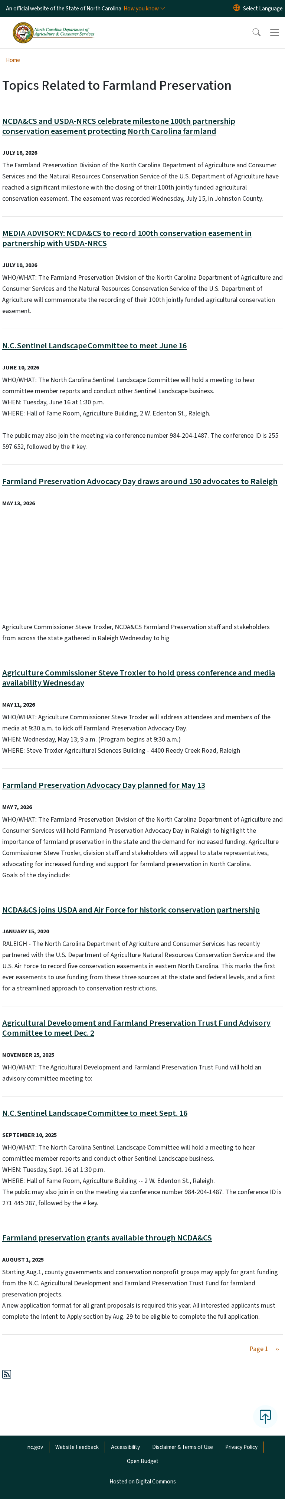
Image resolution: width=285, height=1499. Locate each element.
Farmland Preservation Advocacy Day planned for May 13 (103, 785)
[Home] (53, 26)
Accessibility (125, 1447)
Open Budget (142, 1461)
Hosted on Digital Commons (142, 1481)
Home (13, 60)
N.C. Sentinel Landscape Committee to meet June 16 (94, 346)
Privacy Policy (241, 1447)
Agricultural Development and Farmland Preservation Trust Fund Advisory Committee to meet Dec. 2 (136, 1028)
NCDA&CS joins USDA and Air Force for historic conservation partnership (131, 910)
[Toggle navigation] (274, 33)
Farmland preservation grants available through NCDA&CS (107, 1238)
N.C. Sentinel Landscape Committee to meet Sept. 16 (94, 1113)
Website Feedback (77, 1447)
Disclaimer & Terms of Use (182, 1447)
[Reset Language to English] (236, 8)
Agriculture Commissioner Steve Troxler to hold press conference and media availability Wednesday (138, 678)
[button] (252, 33)
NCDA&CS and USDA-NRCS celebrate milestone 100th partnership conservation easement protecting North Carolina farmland (118, 126)
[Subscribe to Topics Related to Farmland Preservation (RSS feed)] (6, 1375)
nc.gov (35, 1447)
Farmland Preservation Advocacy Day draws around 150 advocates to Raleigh (140, 481)
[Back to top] (265, 1416)
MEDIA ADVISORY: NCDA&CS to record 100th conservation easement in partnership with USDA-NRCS (127, 238)
